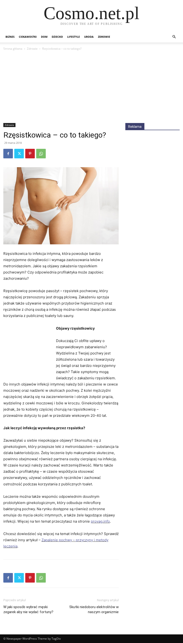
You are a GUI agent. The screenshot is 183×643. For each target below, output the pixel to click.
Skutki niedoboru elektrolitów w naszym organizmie (94, 609)
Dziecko (57, 36)
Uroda (89, 36)
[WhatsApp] (41, 153)
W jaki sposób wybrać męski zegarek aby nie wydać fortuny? (28, 609)
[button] (174, 37)
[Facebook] (8, 153)
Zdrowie (104, 36)
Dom (44, 36)
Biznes (10, 36)
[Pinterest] (30, 153)
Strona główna (12, 49)
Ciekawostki (28, 36)
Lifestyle (73, 36)
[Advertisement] (91, 87)
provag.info (100, 521)
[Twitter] (19, 153)
